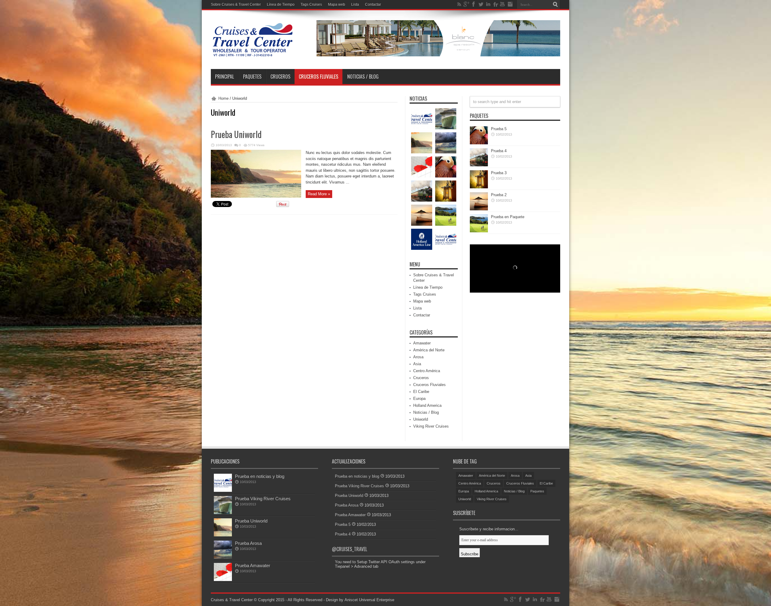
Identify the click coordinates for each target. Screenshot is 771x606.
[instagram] (510, 4)
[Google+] (467, 4)
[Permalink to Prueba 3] (479, 187)
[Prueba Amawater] (421, 166)
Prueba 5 (499, 129)
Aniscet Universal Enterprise (369, 600)
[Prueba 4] (421, 191)
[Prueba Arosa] (445, 142)
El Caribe (421, 391)
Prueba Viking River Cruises (263, 498)
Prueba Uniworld (236, 134)
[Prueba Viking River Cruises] (445, 118)
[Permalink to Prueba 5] (479, 143)
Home (223, 98)
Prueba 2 (499, 195)
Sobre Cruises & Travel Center (236, 4)
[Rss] (459, 4)
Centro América (426, 371)
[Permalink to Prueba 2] (479, 209)
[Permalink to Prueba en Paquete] (479, 231)
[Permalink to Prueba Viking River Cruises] (223, 512)
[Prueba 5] (445, 166)
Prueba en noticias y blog (259, 476)
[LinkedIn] (488, 4)
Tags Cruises (311, 4)
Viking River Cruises (431, 426)
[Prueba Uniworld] (421, 142)
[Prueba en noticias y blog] (421, 118)
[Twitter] (481, 4)
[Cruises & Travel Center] (252, 54)
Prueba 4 (499, 151)
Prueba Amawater (252, 565)
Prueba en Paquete (507, 217)
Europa (419, 398)
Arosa (418, 357)
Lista (355, 4)
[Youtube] (503, 4)
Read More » (319, 194)
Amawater (422, 343)
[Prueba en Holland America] (421, 239)
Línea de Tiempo (281, 4)
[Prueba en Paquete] (445, 215)
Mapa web (336, 4)
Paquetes (252, 76)
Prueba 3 (499, 173)
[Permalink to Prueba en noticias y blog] (223, 490)
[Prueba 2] (421, 215)
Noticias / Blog (363, 76)
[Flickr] (495, 4)
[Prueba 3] (445, 191)
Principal (224, 76)
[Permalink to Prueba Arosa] (223, 557)
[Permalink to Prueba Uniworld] (256, 196)
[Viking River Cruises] (445, 239)
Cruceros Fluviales (318, 76)
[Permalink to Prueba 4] (479, 165)
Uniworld (420, 419)
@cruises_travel (349, 549)
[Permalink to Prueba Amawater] (223, 579)
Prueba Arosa (248, 543)
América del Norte (429, 350)
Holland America (427, 405)
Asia (417, 364)
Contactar (373, 4)
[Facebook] (474, 4)
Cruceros (280, 76)
